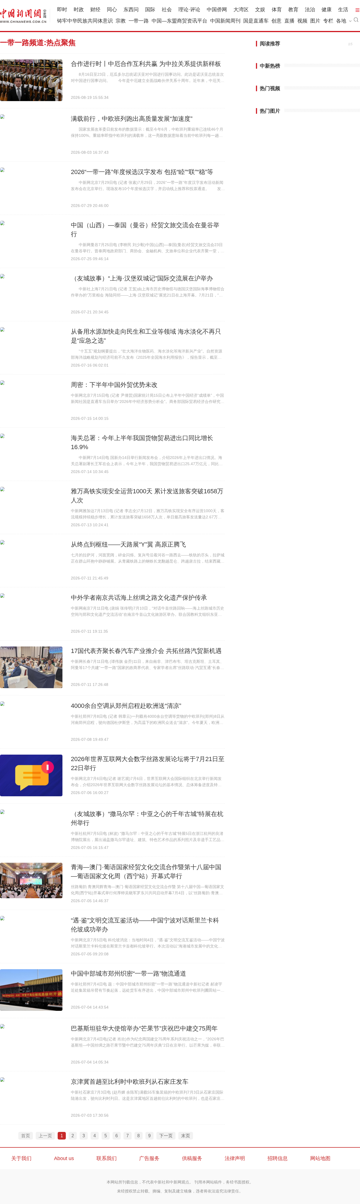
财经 (95, 9)
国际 (150, 9)
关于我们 (21, 1158)
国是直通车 (256, 21)
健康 (326, 9)
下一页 (166, 1135)
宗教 (121, 21)
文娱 (260, 9)
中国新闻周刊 (225, 21)
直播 (289, 21)
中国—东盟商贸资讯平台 (179, 21)
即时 (62, 9)
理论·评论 (189, 9)
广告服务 (149, 1158)
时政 (79, 9)
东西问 (131, 9)
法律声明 (235, 1158)
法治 (310, 9)
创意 (276, 21)
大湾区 (241, 9)
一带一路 (139, 21)
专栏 (328, 21)
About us (64, 1158)
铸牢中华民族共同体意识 (85, 21)
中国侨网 (217, 9)
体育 (277, 9)
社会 (167, 9)
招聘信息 (277, 1158)
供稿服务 (192, 1158)
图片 (315, 21)
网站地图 (320, 1158)
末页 (185, 1135)
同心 (112, 9)
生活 (343, 9)
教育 (293, 9)
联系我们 (106, 1158)
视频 (302, 21)
